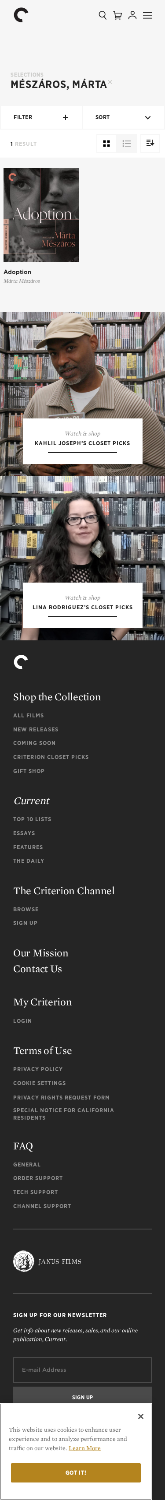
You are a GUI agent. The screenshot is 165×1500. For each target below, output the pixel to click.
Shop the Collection (57, 696)
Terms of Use (42, 1050)
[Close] (140, 1416)
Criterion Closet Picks (51, 757)
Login (22, 1021)
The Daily (28, 860)
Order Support (38, 1178)
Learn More (85, 1448)
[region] (76, 1451)
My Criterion (42, 1001)
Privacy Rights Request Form (61, 1097)
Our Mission (41, 952)
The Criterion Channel (64, 890)
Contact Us (37, 968)
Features (28, 847)
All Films (28, 715)
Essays (24, 833)
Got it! (76, 1472)
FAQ (23, 1145)
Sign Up (25, 923)
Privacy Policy (38, 1069)
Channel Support (42, 1206)
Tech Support (35, 1192)
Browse (26, 909)
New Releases (36, 729)
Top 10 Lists (32, 819)
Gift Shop (29, 771)
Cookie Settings (39, 1083)
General (27, 1164)
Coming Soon (34, 743)
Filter (23, 117)
